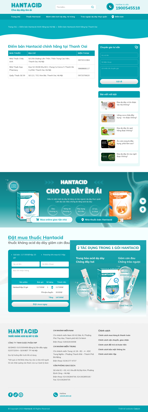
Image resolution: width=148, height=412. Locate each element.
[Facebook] (10, 395)
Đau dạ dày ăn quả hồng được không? (125, 129)
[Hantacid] (26, 7)
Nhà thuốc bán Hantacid (98, 219)
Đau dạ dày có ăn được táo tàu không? (126, 103)
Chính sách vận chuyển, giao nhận (113, 340)
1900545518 (128, 8)
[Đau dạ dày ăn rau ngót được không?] (108, 157)
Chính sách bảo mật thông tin (111, 349)
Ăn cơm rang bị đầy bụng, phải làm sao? (125, 142)
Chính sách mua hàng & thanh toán (114, 335)
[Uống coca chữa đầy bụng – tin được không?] (108, 118)
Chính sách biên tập (107, 354)
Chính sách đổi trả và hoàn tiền (112, 345)
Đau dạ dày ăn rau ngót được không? (127, 155)
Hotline (63, 393)
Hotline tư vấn (122, 4)
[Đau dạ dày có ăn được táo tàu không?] (108, 105)
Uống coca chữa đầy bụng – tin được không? (127, 116)
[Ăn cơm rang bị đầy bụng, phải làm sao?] (108, 144)
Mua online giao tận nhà (53, 219)
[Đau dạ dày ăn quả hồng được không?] (108, 131)
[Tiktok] (15, 395)
